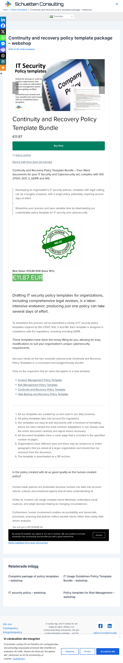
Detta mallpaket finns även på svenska (28, 542)
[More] (3, 68)
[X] (3, 32)
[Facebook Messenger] (3, 44)
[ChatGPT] (3, 56)
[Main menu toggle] (117, 4)
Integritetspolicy (12, 632)
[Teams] (3, 50)
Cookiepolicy (19, 658)
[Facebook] (3, 26)
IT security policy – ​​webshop (27, 592)
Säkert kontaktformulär (105, 633)
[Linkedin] (3, 20)
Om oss (7, 624)
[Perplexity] (3, 62)
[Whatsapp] (3, 38)
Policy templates (27, 49)
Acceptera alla (108, 651)
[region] (61, 648)
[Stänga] (120, 637)
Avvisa (87, 651)
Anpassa (69, 651)
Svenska (58, 16)
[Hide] (1, 73)
